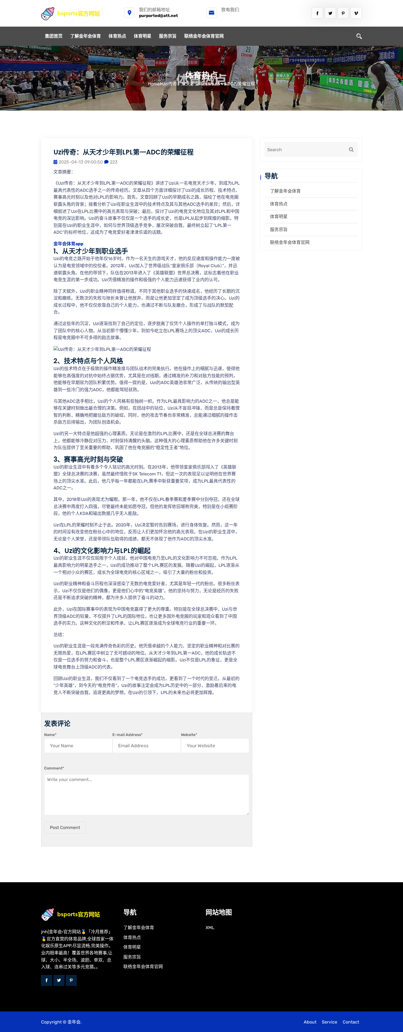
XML (210, 927)
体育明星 (142, 36)
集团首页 (54, 36)
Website (189, 734)
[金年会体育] (76, 13)
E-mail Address (127, 734)
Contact (351, 1022)
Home (154, 83)
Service (329, 1022)
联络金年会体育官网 (204, 36)
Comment (54, 768)
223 (114, 162)
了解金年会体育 (85, 36)
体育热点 (117, 36)
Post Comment (65, 827)
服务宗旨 (168, 36)
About (310, 1022)
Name (50, 734)
